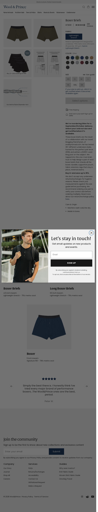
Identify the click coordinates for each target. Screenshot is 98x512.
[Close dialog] (91, 232)
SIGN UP (71, 263)
